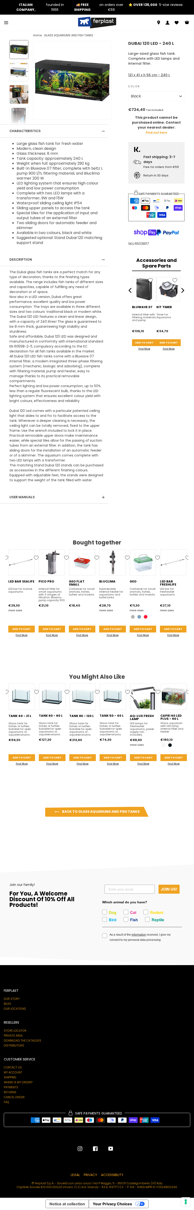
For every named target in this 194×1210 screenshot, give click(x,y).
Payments (11, 1087)
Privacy (90, 1174)
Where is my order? (18, 1082)
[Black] (170, 745)
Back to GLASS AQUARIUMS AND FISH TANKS (100, 811)
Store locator (15, 1031)
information (139, 934)
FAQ (6, 1102)
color (134, 86)
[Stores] (158, 22)
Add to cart (144, 342)
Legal (75, 1174)
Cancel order (14, 1097)
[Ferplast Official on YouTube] (107, 1148)
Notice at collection (67, 1204)
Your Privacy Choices (112, 1204)
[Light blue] (139, 617)
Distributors (14, 1046)
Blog (7, 1004)
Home (37, 35)
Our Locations (15, 1009)
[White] (163, 745)
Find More (144, 349)
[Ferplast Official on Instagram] (80, 1148)
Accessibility (112, 1174)
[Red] (145, 617)
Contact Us (13, 1067)
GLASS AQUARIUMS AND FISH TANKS (68, 35)
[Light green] (133, 617)
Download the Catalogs (22, 1041)
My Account (13, 1072)
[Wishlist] (176, 22)
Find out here (156, 132)
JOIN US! (169, 889)
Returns (10, 1092)
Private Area (13, 1036)
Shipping (10, 1077)
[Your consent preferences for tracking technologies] (185, 1201)
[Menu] (6, 22)
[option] (38, 7)
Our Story (12, 999)
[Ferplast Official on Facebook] (92, 1148)
